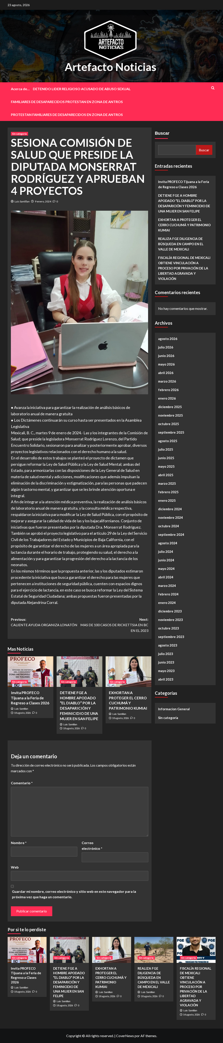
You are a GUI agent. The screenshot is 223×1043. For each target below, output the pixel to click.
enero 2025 (167, 500)
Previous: (44, 622)
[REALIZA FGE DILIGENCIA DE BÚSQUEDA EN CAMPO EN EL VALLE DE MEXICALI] (153, 950)
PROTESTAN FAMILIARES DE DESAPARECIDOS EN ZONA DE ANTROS (67, 114)
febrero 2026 (168, 390)
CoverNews (125, 1036)
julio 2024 (165, 551)
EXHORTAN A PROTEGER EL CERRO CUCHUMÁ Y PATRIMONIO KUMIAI (184, 225)
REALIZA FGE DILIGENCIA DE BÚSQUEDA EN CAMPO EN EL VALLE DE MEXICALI (180, 244)
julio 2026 (165, 347)
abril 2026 (165, 373)
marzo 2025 (167, 483)
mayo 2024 (166, 569)
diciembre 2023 (170, 611)
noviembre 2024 (170, 517)
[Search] (213, 88)
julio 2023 (165, 654)
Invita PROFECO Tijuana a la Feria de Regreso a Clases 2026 (30, 697)
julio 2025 (165, 449)
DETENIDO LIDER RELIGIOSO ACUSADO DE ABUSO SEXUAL (82, 89)
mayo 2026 (166, 364)
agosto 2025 (167, 441)
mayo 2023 (166, 671)
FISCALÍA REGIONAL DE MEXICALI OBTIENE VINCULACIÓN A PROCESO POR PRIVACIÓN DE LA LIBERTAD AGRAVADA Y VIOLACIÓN (184, 268)
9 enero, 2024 (43, 201)
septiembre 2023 (171, 637)
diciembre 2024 (170, 509)
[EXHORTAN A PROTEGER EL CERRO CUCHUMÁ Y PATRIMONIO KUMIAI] (128, 671)
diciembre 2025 (170, 407)
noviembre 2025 (170, 415)
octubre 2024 (168, 526)
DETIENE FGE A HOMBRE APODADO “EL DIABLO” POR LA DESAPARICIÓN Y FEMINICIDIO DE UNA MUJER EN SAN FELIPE (184, 203)
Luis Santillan (22, 201)
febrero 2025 (168, 492)
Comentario (22, 783)
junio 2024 (166, 560)
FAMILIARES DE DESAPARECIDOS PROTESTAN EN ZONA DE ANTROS (67, 102)
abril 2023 (165, 679)
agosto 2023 (167, 645)
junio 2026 (166, 356)
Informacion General (174, 709)
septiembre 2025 (171, 432)
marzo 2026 (167, 381)
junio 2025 (166, 458)
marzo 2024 (167, 586)
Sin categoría (19, 133)
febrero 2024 (168, 594)
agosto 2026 (167, 339)
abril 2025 (165, 475)
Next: (114, 625)
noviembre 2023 (170, 620)
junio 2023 (166, 662)
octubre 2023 (168, 628)
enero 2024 (167, 603)
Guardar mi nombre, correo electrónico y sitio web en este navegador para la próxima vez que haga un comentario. (74, 894)
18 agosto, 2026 (22, 712)
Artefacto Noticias (110, 66)
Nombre (19, 843)
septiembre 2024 (171, 534)
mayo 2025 (166, 466)
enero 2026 (167, 398)
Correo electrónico (92, 845)
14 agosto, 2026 (191, 1014)
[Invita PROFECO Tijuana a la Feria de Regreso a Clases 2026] (30, 671)
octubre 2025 (168, 424)
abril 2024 (165, 577)
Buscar (162, 133)
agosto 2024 (167, 543)
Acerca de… (20, 89)
